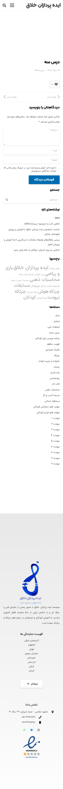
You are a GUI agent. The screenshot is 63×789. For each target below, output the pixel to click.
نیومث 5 (55, 441)
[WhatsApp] (24, 730)
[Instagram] (38, 730)
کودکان (29, 297)
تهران (31, 649)
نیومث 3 (55, 429)
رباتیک (57, 367)
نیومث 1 (56, 418)
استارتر (57, 321)
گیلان (31, 666)
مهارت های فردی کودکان (48, 412)
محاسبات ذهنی (45, 279)
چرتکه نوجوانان (31, 292)
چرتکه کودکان (42, 298)
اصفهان (31, 645)
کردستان (32, 662)
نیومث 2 (55, 424)
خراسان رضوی (31, 653)
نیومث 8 (55, 458)
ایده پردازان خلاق (30, 268)
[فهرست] (12, 5)
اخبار (57, 315)
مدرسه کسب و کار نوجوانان (45, 286)
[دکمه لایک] (56, 84)
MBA (57, 218)
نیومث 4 (55, 435)
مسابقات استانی (52, 401)
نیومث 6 (55, 447)
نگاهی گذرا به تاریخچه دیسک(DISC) (42, 224)
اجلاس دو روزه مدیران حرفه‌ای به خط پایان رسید (37, 250)
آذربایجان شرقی (31, 640)
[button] (4, 5)
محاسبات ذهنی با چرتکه (20, 280)
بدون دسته (54, 333)
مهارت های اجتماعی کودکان (46, 407)
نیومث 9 (55, 464)
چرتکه (57, 355)
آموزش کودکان (54, 268)
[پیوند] (32, 747)
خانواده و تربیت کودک (49, 361)
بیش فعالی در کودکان (36, 274)
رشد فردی (55, 372)
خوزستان (31, 658)
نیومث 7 (55, 452)
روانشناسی (55, 378)
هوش (43, 291)
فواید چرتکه (23, 274)
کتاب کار (56, 384)
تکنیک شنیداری (53, 350)
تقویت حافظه (53, 344)
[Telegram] (31, 730)
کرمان (31, 671)
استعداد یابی (53, 327)
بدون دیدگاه (40, 70)
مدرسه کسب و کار (51, 395)
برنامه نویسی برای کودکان (47, 338)
